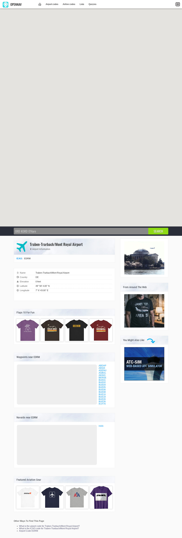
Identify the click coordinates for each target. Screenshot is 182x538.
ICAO (19, 258)
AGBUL (102, 373)
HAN (101, 426)
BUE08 (102, 392)
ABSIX (102, 368)
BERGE (102, 377)
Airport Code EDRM (28, 531)
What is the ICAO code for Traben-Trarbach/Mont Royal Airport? (49, 528)
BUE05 (102, 387)
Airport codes (52, 4)
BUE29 (102, 404)
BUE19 (102, 397)
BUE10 (102, 394)
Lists (82, 4)
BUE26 (102, 401)
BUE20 (102, 399)
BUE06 (102, 389)
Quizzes (92, 4)
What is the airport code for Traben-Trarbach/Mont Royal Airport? (49, 526)
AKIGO (102, 375)
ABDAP (102, 365)
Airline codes (69, 4)
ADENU (102, 370)
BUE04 (102, 385)
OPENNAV (16, 4)
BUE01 (102, 380)
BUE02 (102, 382)
